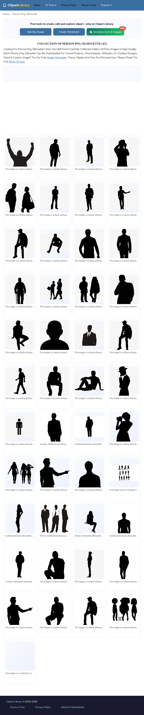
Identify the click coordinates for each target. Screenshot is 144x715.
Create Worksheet (69, 31)
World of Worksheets (72, 707)
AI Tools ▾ (50, 5)
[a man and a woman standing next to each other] (20, 202)
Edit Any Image (35, 31)
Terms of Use (88, 5)
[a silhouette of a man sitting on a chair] (20, 245)
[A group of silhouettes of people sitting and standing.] (20, 656)
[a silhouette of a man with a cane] (20, 292)
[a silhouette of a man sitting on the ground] (89, 381)
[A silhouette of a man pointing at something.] (54, 485)
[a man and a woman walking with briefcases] (54, 289)
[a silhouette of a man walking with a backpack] (20, 381)
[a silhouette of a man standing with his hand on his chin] (89, 564)
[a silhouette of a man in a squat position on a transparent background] (20, 337)
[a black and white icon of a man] (20, 427)
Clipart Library (14, 701)
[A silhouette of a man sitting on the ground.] (54, 569)
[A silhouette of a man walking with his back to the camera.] (124, 567)
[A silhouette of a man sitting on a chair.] (89, 613)
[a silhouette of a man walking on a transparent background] (54, 154)
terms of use (16, 61)
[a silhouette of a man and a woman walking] (89, 289)
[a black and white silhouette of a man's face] (54, 336)
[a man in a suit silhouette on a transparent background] (89, 197)
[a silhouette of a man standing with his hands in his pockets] (54, 197)
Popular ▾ (106, 5)
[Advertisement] (72, 108)
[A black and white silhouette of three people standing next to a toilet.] (124, 610)
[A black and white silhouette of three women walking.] (20, 473)
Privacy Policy (68, 5)
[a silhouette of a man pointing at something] (124, 197)
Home (37, 5)
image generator (57, 57)
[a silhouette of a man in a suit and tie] (89, 152)
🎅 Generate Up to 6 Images (106, 30)
